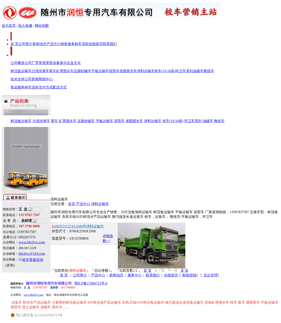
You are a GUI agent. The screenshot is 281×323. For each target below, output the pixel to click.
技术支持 (18, 79)
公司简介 (25, 44)
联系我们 (110, 44)
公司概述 (18, 63)
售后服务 (18, 87)
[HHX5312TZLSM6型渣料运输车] (151, 267)
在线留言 (96, 44)
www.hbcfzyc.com (32, 242)
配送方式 (60, 87)
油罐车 (198, 71)
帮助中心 (46, 79)
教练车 (209, 71)
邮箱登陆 (189, 275)
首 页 (14, 44)
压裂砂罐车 (82, 71)
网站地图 (42, 26)
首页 (71, 204)
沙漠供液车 (40, 71)
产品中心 (54, 44)
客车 (52, 71)
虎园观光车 (128, 71)
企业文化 (74, 63)
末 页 (184, 270)
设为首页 (9, 26)
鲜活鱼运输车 (21, 71)
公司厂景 (32, 63)
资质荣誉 (46, 63)
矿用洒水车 (65, 71)
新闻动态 (39, 44)
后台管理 (211, 275)
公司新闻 (32, 79)
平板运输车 (100, 71)
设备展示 (60, 63)
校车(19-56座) (165, 71)
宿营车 (114, 71)
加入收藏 (25, 26)
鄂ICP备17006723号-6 (90, 283)
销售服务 (68, 44)
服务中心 (135, 275)
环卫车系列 (184, 71)
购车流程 (82, 44)
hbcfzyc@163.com (32, 253)
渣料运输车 (146, 71)
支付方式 (46, 87)
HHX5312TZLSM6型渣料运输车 (78, 226)
